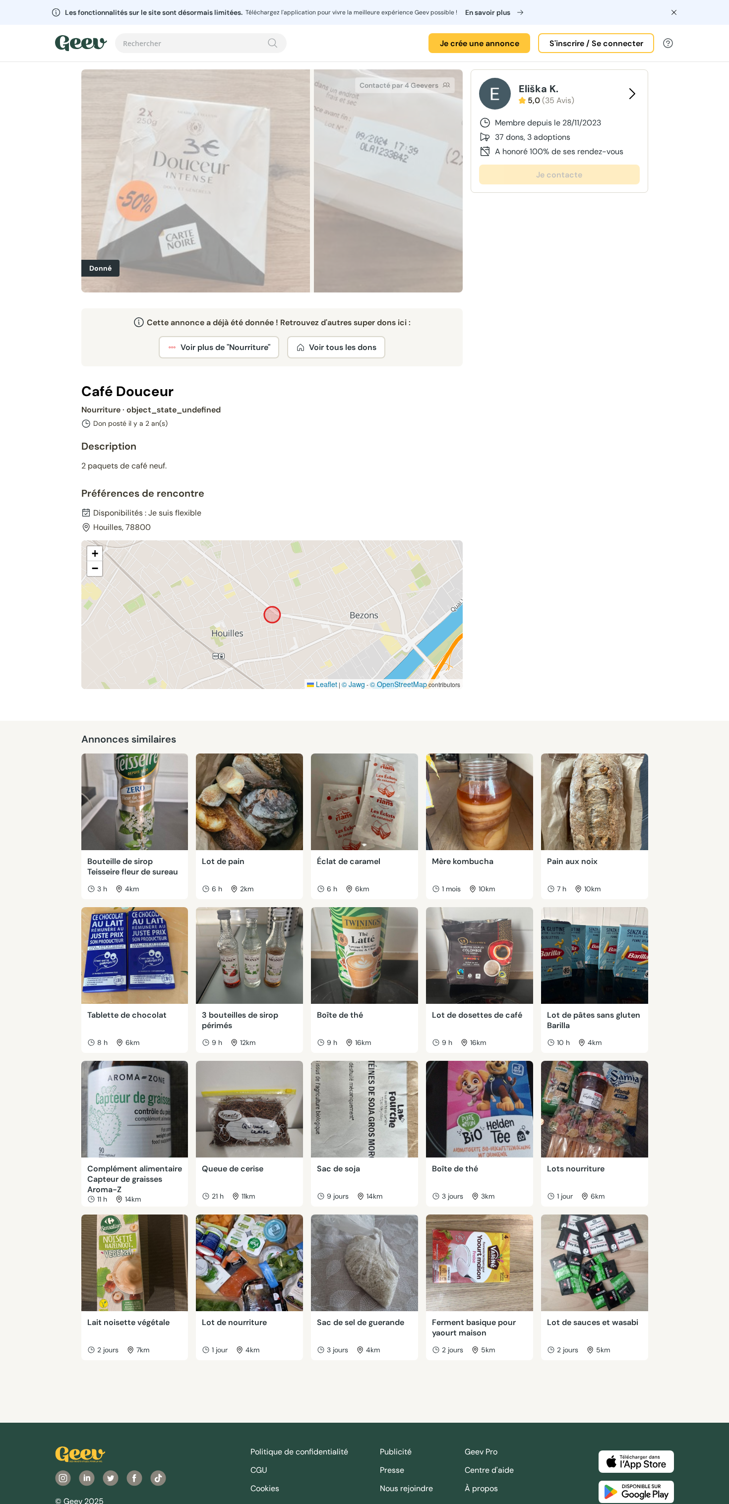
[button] (94, 553)
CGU (258, 1470)
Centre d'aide (489, 1470)
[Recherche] (273, 43)
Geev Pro (481, 1451)
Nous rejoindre (406, 1488)
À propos (481, 1488)
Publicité (396, 1451)
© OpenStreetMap (398, 684)
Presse (392, 1470)
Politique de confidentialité (299, 1451)
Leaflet (325, 684)
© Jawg (353, 684)
